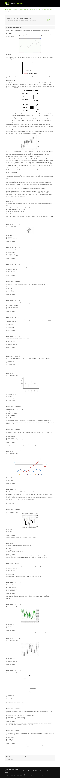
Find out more (48, 19)
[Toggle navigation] (54, 3)
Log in (12, 770)
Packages (29, 770)
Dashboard (50, 770)
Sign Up (7, 770)
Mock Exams (36, 770)
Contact (6, 772)
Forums (43, 770)
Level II (23, 770)
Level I (17, 770)
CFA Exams (8, 9)
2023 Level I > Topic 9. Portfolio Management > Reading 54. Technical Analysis (32, 9)
